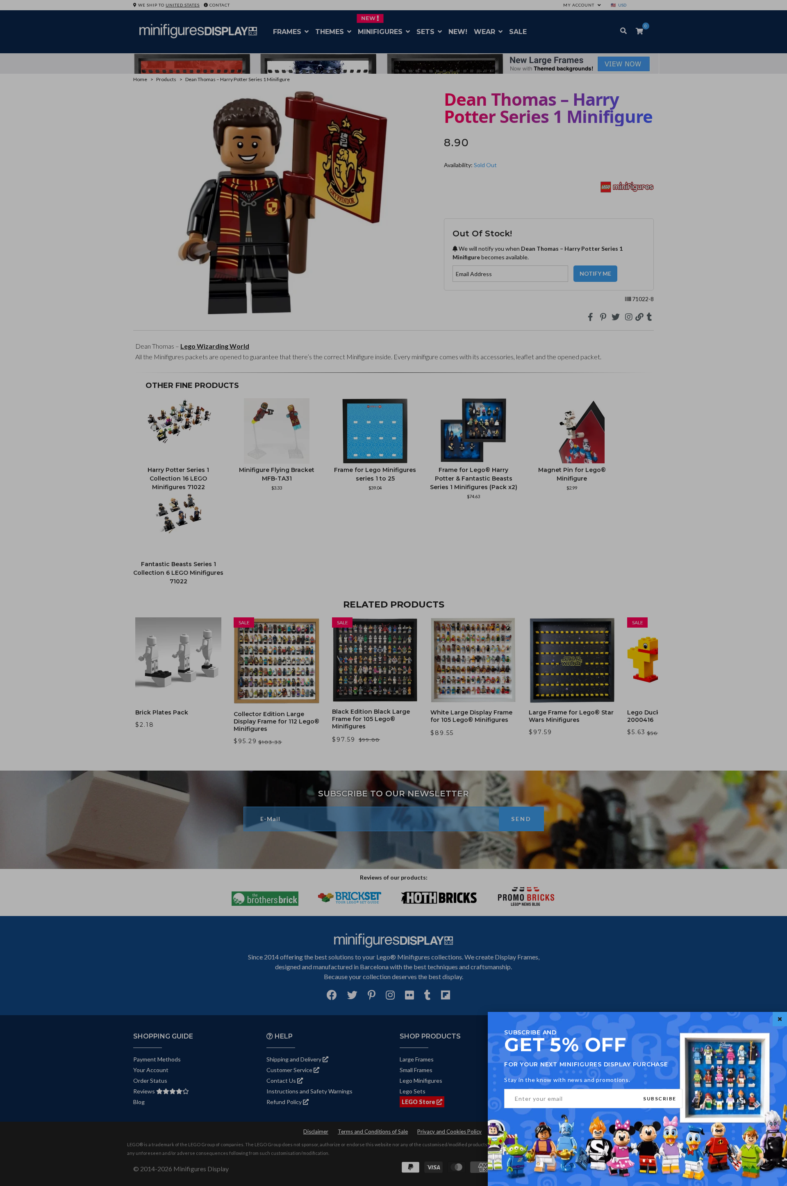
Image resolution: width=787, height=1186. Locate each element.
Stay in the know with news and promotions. (567, 1079)
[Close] (780, 1019)
